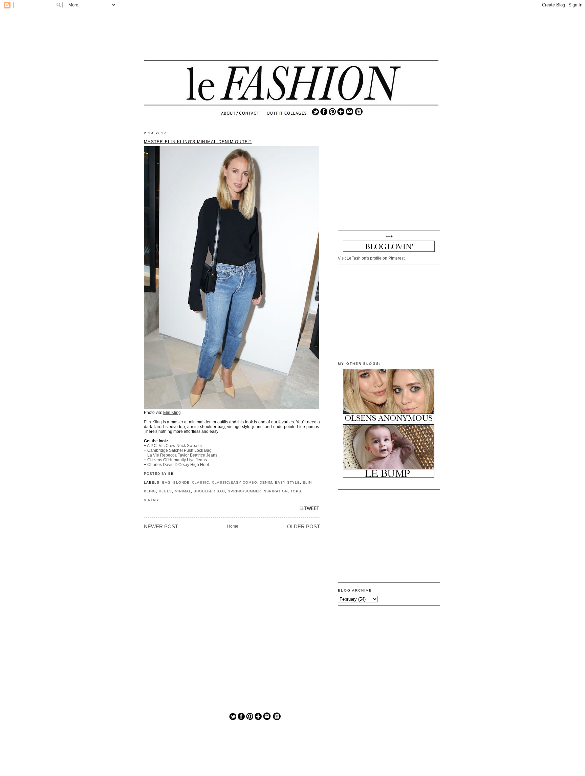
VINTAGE (152, 500)
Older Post (303, 526)
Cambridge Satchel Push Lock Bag (179, 450)
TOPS (295, 491)
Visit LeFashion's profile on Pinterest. (372, 258)
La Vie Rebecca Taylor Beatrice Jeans (182, 455)
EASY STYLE (287, 482)
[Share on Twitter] (309, 510)
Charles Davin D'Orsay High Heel (178, 464)
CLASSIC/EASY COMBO (234, 482)
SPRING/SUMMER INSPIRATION (258, 491)
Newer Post (161, 526)
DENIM (266, 482)
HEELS (165, 491)
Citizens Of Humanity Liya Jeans (177, 460)
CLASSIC (200, 482)
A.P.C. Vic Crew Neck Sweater (174, 445)
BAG (166, 482)
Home (232, 526)
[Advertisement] (291, 35)
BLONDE (181, 482)
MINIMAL (183, 491)
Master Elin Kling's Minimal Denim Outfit (198, 141)
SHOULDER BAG (209, 491)
